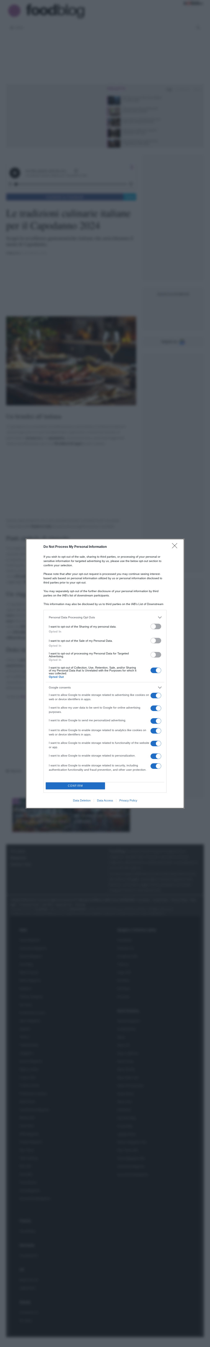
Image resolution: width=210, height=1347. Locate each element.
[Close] (176, 547)
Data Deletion (82, 800)
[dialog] (105, 673)
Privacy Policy (128, 800)
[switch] (156, 626)
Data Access (105, 800)
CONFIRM (75, 785)
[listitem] (105, 617)
